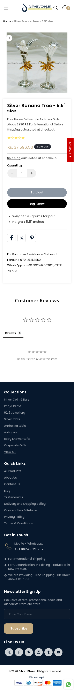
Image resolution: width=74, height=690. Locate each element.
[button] (6, 7)
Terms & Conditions (18, 523)
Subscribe (18, 628)
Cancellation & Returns (20, 510)
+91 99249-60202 (29, 549)
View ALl (10, 452)
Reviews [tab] (10, 333)
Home (7, 21)
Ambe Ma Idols (15, 426)
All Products (12, 471)
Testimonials (13, 497)
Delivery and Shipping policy (25, 504)
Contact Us (12, 484)
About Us (10, 477)
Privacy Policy (14, 517)
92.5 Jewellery (14, 412)
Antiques (10, 432)
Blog (7, 490)
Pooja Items (12, 406)
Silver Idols (12, 419)
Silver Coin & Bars (16, 399)
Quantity (14, 165)
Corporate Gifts (15, 445)
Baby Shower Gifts (17, 439)
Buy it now (37, 204)
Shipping (13, 129)
